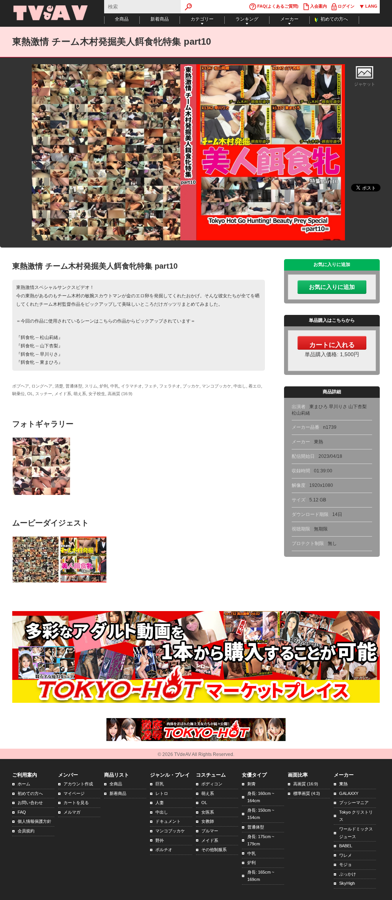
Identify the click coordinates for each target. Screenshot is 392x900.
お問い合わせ (30, 802)
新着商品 (159, 19)
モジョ (345, 864)
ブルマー (209, 831)
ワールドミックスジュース (356, 833)
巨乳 (159, 784)
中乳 (251, 853)
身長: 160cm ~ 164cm (260, 797)
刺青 (251, 784)
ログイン (345, 6)
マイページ (74, 793)
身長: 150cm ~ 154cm (260, 814)
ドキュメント (168, 821)
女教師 (207, 821)
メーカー (289, 19)
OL (204, 802)
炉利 (251, 862)
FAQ (22, 812)
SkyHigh (347, 883)
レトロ (161, 793)
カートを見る (76, 802)
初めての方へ (334, 19)
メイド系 (209, 840)
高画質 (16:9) (305, 784)
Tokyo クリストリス (356, 816)
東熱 (343, 784)
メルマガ (72, 812)
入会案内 (318, 6)
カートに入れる (332, 345)
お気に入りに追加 (332, 287)
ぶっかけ (347, 874)
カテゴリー (202, 19)
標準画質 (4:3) (306, 793)
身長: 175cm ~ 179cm (260, 840)
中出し (161, 812)
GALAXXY (348, 793)
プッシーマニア (354, 802)
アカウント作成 (78, 784)
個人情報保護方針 (34, 821)
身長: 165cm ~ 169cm (260, 876)
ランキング (246, 19)
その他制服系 (214, 849)
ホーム (24, 784)
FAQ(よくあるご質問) (277, 6)
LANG (370, 6)
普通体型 (255, 827)
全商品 (122, 19)
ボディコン (211, 784)
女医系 (207, 812)
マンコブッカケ (170, 831)
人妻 (159, 802)
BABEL (345, 845)
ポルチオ (163, 849)
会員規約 (26, 831)
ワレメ (345, 855)
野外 (159, 840)
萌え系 (207, 793)
